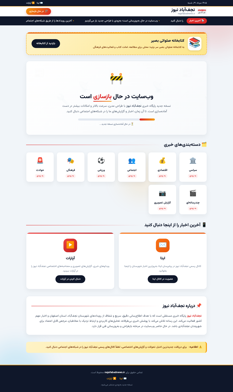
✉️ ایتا (40, 3)
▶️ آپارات (30, 3)
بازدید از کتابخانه (45, 43)
